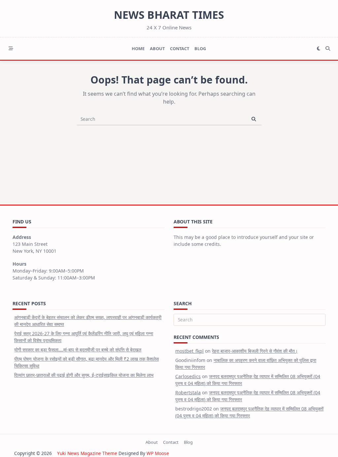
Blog (200, 48)
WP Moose (158, 453)
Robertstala (188, 392)
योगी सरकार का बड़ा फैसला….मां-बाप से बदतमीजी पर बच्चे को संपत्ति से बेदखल (77, 349)
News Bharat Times (169, 15)
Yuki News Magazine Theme (87, 453)
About (157, 48)
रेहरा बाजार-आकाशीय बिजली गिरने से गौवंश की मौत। (255, 351)
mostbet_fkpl (189, 351)
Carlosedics (188, 376)
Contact (179, 48)
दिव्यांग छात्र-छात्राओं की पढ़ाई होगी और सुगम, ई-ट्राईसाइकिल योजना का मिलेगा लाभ (83, 375)
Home (138, 48)
